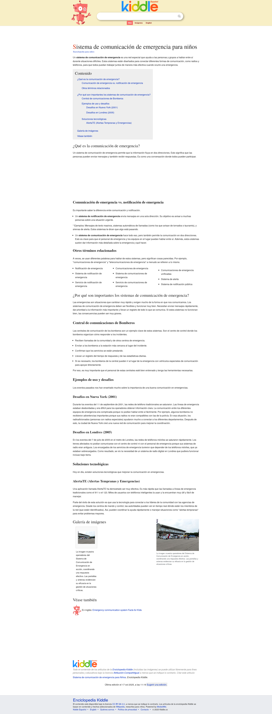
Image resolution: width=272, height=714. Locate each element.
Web (130, 23)
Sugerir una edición (156, 684)
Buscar (179, 16)
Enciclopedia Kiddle (122, 669)
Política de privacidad (127, 709)
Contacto (145, 709)
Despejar (173, 16)
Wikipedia (120, 706)
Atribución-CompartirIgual (126, 672)
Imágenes (139, 23)
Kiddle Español (79, 709)
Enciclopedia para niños (83, 51)
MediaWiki (161, 706)
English (149, 23)
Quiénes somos (107, 709)
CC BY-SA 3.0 (118, 704)
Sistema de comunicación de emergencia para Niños (99, 677)
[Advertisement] (136, 34)
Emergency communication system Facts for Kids (117, 609)
